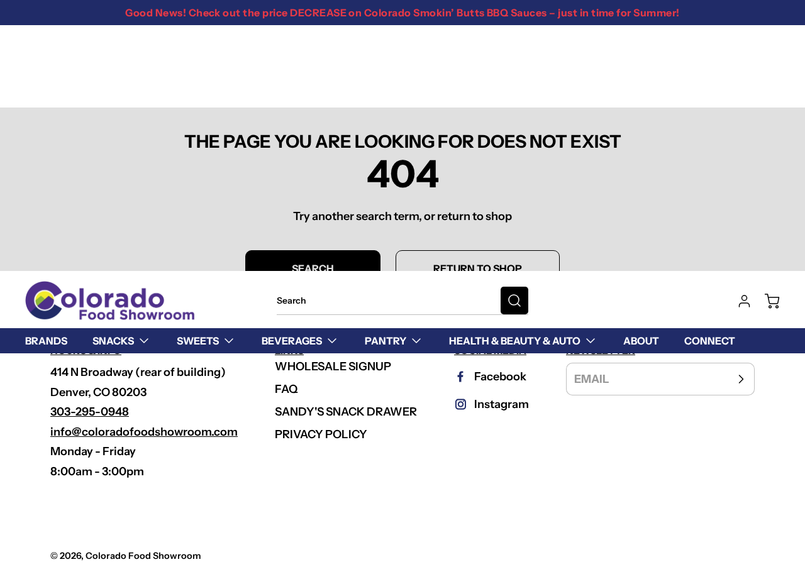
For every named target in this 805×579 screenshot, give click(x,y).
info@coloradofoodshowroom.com (144, 432)
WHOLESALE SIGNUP (333, 366)
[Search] (514, 300)
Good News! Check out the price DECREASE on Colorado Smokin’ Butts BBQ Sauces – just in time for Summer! (402, 12)
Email (591, 379)
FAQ (286, 389)
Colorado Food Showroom (143, 555)
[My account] (738, 301)
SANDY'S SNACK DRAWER (346, 412)
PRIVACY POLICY (321, 434)
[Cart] (766, 301)
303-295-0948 (89, 412)
